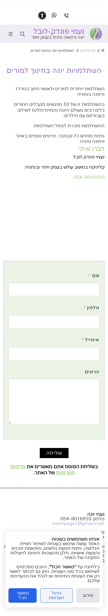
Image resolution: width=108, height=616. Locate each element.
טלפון (91, 308)
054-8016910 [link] (89, 177)
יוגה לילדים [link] (88, 51)
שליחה (54, 453)
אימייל (90, 340)
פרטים (92, 372)
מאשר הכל (22, 595)
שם (94, 276)
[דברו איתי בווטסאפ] (54, 15)
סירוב (87, 595)
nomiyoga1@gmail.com (78, 523)
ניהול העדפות (56, 595)
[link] (96, 34)
